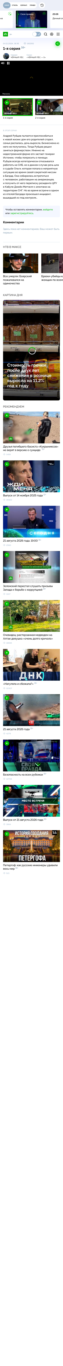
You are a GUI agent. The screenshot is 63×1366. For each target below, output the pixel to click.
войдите (48, 209)
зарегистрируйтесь (21, 213)
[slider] (31, 89)
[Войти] (51, 34)
